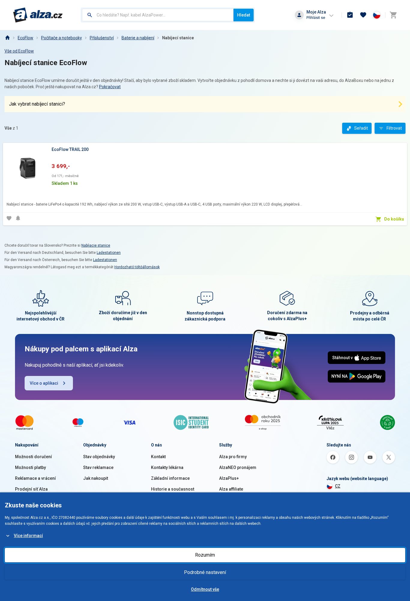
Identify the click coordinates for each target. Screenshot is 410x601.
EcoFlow (25, 37)
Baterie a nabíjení (138, 37)
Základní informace (170, 478)
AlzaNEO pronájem (237, 467)
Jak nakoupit (95, 478)
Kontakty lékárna (167, 467)
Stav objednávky (99, 456)
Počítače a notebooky (61, 37)
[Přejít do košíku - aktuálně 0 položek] (393, 15)
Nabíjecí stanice (178, 37)
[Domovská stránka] (7, 38)
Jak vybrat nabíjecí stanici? (37, 104)
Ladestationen (109, 253)
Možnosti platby (30, 467)
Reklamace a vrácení (35, 478)
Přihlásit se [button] (315, 17)
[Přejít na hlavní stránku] (38, 15)
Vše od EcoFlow (19, 51)
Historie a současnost (172, 489)
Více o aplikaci (44, 383)
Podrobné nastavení (205, 572)
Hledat (243, 15)
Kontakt (158, 456)
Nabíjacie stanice (95, 245)
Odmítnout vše (205, 589)
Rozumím (205, 555)
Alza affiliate (231, 489)
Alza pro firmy (233, 456)
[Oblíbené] (363, 15)
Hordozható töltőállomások (137, 267)
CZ (337, 486)
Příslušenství (102, 37)
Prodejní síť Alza (31, 489)
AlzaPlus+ (229, 478)
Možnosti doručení (33, 456)
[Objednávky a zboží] (350, 15)
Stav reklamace (98, 467)
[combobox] (158, 15)
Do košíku (394, 219)
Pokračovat (110, 86)
